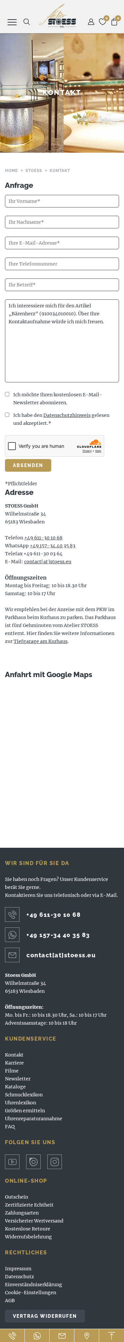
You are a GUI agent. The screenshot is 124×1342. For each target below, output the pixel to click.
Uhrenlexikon (20, 1103)
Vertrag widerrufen (45, 1316)
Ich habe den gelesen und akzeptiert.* (61, 419)
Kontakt (14, 1055)
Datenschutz (19, 1277)
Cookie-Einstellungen (30, 1293)
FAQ (10, 1127)
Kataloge (15, 1087)
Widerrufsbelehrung (28, 1237)
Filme (12, 1071)
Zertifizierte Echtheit (29, 1205)
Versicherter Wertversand (34, 1221)
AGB (10, 1300)
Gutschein (16, 1197)
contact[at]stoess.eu (47, 562)
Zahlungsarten (22, 1213)
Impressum (18, 1269)
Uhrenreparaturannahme (33, 1119)
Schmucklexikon (24, 1095)
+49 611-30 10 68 (43, 538)
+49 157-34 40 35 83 (52, 546)
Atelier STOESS (57, 16)
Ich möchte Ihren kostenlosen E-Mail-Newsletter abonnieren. (57, 399)
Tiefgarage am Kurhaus (40, 641)
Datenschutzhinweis (67, 415)
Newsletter (17, 1079)
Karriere (14, 1063)
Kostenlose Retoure (27, 1229)
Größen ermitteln (25, 1111)
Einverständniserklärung (33, 1285)
